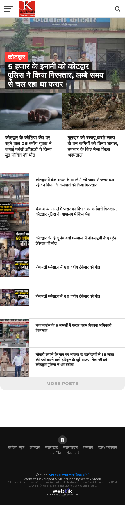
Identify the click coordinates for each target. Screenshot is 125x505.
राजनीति (55, 453)
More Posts (62, 383)
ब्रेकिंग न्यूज (16, 447)
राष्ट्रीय (88, 447)
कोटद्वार (35, 447)
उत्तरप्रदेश (70, 447)
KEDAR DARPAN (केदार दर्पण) (69, 474)
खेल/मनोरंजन (107, 447)
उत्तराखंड (51, 447)
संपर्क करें (72, 453)
